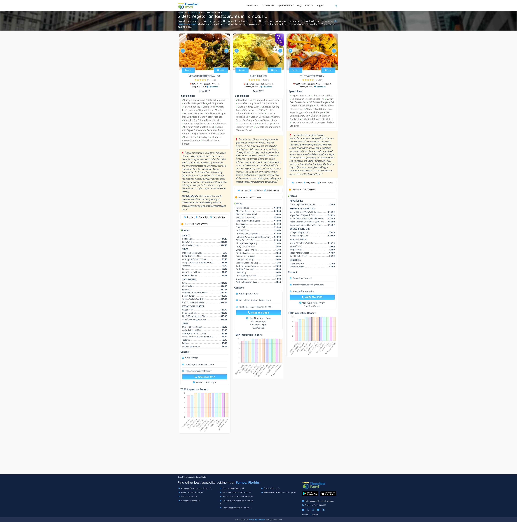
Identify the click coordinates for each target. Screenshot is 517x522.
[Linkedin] (323, 509)
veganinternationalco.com (199, 371)
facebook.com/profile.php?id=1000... (255, 307)
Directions (213, 86)
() (211, 80)
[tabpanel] (204, 52)
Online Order (191, 357)
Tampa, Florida (247, 482)
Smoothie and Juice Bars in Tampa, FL (236, 502)
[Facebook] (303, 509)
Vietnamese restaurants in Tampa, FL (279, 492)
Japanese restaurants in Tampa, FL (237, 496)
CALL (189, 70)
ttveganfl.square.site (303, 291)
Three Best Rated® (257, 519)
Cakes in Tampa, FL (189, 496)
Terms (315, 514)
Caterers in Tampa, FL (190, 501)
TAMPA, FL (194, 13)
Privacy (306, 514)
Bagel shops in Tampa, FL (192, 492)
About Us (309, 5)
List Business (268, 5)
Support (321, 5)
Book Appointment (248, 293)
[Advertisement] (258, 455)
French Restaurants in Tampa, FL (236, 492)
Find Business (251, 5)
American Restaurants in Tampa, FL (196, 488)
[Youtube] (318, 509)
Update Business (286, 5)
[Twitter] (308, 509)
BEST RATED (182, 13)
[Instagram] (313, 509)
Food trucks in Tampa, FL (233, 488)
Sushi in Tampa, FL (271, 488)
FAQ (299, 5)
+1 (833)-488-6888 (319, 505)
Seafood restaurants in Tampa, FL (237, 508)
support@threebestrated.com (322, 501)
